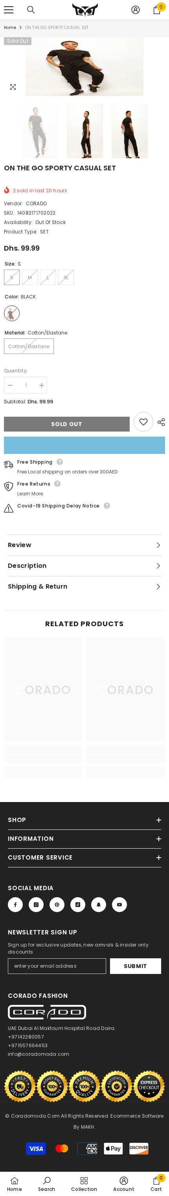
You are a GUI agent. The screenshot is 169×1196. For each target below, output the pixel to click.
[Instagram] (36, 904)
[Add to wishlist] (143, 422)
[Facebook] (15, 904)
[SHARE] (159, 422)
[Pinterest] (57, 904)
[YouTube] (119, 904)
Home (10, 28)
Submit (135, 966)
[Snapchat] (98, 904)
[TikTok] (77, 904)
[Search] (31, 9)
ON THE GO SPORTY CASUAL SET (60, 168)
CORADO (36, 203)
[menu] (8, 9)
